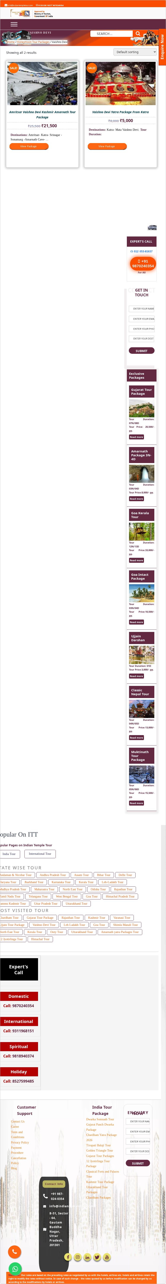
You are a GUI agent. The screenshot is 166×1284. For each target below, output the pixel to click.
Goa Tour (92, 896)
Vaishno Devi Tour (44, 925)
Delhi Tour (125, 875)
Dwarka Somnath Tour (100, 1119)
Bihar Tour (103, 875)
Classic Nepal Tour (140, 692)
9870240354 (58, 5)
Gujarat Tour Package (141, 391)
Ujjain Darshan (138, 638)
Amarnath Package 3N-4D (141, 455)
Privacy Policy (20, 1142)
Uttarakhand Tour (76, 903)
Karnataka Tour (61, 882)
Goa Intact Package (139, 576)
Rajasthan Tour (123, 889)
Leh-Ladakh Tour (112, 882)
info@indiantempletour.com (20, 5)
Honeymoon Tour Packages (33, 42)
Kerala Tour (86, 882)
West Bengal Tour (67, 896)
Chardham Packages (98, 1197)
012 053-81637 (143, 251)
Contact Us (17, 1121)
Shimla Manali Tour (125, 925)
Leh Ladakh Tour (74, 925)
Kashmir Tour (96, 917)
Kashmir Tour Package (100, 1182)
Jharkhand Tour (33, 882)
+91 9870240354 (143, 263)
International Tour (40, 853)
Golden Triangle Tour (99, 1150)
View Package (28, 146)
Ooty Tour (56, 932)
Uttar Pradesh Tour (45, 903)
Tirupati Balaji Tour (98, 1145)
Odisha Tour (98, 889)
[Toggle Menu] (14, 24)
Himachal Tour (40, 939)
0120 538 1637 (44, 5)
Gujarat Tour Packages (100, 1156)
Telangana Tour (38, 896)
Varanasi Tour (121, 917)
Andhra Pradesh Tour (53, 875)
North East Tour (73, 889)
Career (15, 1126)
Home (11, 42)
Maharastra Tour (44, 889)
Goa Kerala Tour (140, 515)
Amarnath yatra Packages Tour (120, 932)
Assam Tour (81, 875)
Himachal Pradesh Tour (120, 896)
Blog (14, 1168)
